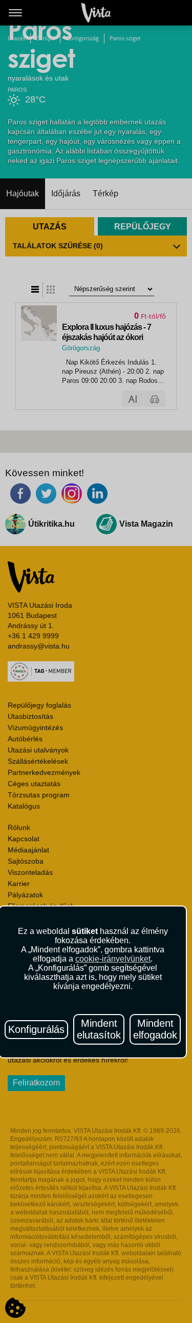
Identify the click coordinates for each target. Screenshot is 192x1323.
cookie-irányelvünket (113, 958)
